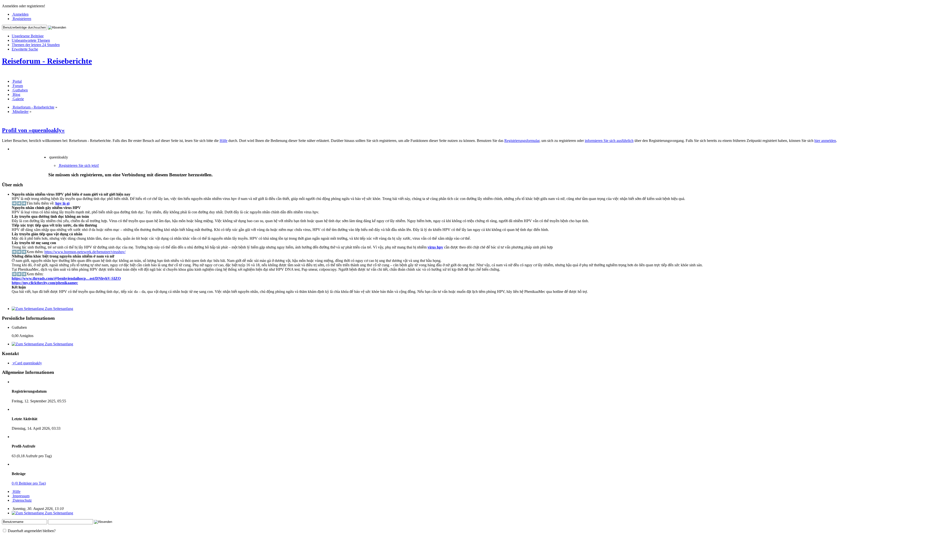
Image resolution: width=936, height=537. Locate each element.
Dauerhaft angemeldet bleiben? (31, 531)
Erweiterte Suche (25, 49)
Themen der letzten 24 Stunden (36, 45)
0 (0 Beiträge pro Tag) (29, 483)
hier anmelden (825, 141)
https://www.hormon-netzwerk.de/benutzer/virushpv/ (85, 252)
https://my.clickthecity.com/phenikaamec (45, 283)
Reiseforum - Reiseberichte (47, 61)
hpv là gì (62, 203)
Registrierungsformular (521, 141)
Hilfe (223, 141)
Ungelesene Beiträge (28, 36)
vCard (17, 363)
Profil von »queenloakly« (33, 130)
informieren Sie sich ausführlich (609, 141)
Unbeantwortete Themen (31, 40)
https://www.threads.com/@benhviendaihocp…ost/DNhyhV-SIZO (66, 278)
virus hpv (435, 247)
